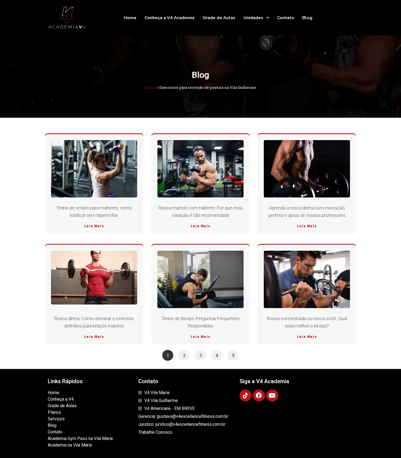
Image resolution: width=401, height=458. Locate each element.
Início (150, 87)
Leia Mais (94, 226)
